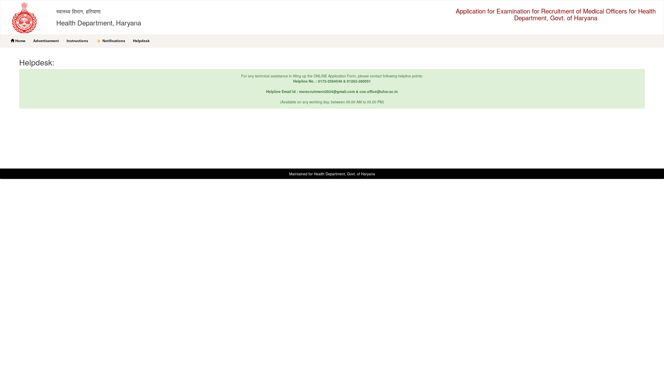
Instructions (77, 41)
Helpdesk (141, 41)
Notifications (113, 41)
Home (19, 41)
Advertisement (46, 41)
